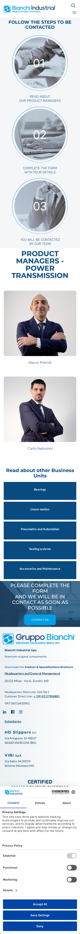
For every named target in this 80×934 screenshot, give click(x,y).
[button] (40, 620)
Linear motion (40, 509)
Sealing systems (40, 548)
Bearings (40, 489)
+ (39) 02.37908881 (46, 696)
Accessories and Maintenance (40, 568)
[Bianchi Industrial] (30, 8)
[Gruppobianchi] (39, 643)
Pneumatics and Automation (40, 529)
